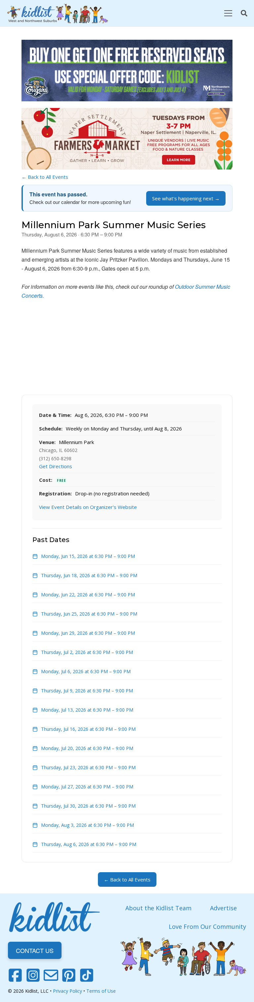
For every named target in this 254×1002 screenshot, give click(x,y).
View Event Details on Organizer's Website (88, 507)
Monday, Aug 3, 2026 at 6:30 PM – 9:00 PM (87, 825)
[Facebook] (15, 975)
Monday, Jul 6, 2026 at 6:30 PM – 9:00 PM (86, 671)
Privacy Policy (67, 991)
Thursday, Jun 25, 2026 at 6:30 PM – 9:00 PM (89, 614)
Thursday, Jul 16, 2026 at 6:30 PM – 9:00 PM (88, 729)
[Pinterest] (69, 975)
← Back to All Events (44, 177)
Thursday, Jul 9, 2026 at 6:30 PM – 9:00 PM (87, 690)
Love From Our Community (207, 926)
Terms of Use (101, 991)
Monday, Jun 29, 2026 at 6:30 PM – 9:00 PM (88, 633)
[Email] (51, 975)
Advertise (223, 908)
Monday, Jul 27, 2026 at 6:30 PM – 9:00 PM (87, 786)
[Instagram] (33, 975)
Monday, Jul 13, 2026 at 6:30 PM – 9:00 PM (87, 710)
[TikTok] (86, 975)
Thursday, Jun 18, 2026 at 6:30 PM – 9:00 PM (89, 575)
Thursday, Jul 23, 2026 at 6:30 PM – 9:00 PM (88, 767)
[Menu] (228, 13)
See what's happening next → (186, 198)
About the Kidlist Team (158, 908)
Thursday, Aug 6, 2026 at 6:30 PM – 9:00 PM (88, 844)
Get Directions (55, 466)
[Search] (244, 13)
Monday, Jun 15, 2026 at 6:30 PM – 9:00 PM (88, 556)
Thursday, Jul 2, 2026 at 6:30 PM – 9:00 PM (87, 652)
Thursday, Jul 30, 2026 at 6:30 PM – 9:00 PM (88, 806)
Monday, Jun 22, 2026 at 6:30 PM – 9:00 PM (88, 594)
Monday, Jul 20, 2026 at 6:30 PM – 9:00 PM (87, 748)
